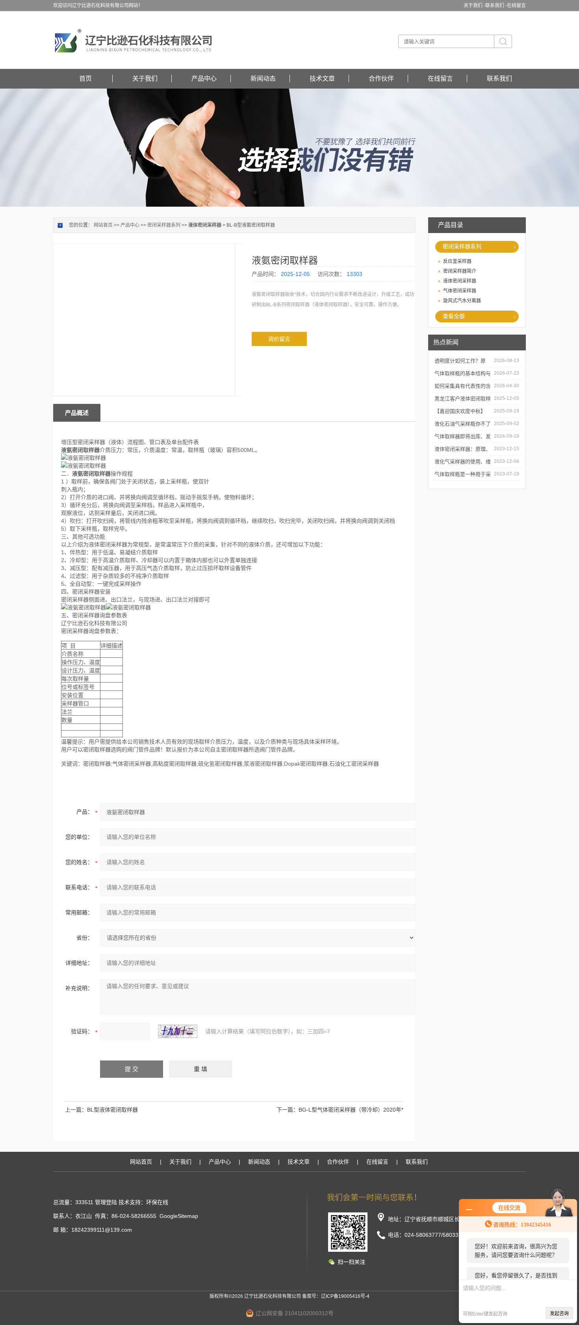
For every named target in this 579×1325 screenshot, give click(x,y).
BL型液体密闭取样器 (112, 1110)
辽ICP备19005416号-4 (345, 1296)
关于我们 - (474, 5)
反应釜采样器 (457, 261)
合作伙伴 (381, 78)
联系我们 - (496, 5)
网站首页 (103, 225)
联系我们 (499, 78)
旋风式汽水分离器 (462, 300)
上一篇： (76, 1110)
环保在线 (157, 1202)
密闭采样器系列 (462, 246)
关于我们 (145, 78)
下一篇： (288, 1110)
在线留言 (516, 5)
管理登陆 (106, 1202)
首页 (85, 78)
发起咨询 (559, 1313)
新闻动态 (263, 78)
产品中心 (204, 78)
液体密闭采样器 (459, 281)
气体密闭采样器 (459, 291)
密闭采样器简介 (459, 271)
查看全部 (454, 316)
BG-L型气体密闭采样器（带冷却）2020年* (351, 1110)
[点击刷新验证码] (177, 1031)
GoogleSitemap (179, 1216)
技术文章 (322, 78)
